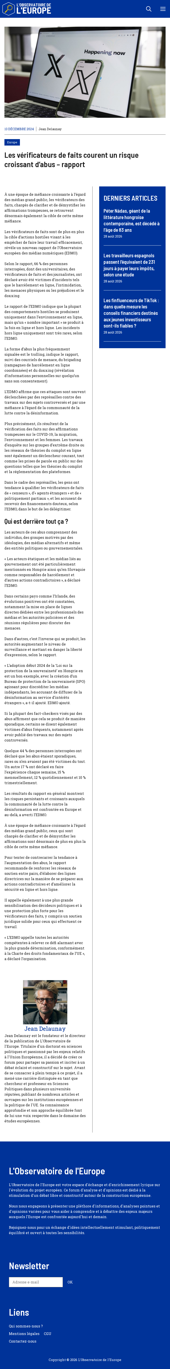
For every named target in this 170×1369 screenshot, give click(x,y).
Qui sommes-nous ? (26, 1326)
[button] (149, 9)
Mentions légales (24, 1333)
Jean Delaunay (50, 129)
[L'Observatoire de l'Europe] (27, 9)
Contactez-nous (22, 1341)
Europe (12, 142)
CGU (47, 1333)
